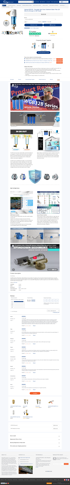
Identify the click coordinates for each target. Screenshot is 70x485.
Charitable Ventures (32, 479)
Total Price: (42, 21)
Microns (25, 17)
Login (58, 479)
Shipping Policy (20, 479)
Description (12, 79)
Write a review (36, 28)
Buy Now (53, 25)
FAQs (5, 479)
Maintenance (62, 5)
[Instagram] (68, 479)
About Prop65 (26, 479)
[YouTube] (65, 479)
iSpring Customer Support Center (25, 457)
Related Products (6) (42, 79)
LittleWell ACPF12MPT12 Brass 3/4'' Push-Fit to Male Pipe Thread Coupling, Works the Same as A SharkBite (16, 406)
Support (58, 79)
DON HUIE (15, 282)
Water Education (45, 479)
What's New (19, 5)
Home (5, 5)
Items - (64, 1)
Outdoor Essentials (11, 5)
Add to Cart (34, 25)
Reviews (19, 79)
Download (56, 425)
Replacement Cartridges (53, 5)
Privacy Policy (10, 479)
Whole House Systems (37, 5)
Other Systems (45, 5)
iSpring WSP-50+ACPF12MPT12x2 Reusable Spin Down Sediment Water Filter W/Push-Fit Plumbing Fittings (28, 406)
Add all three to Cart (44, 52)
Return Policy (15, 479)
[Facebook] (66, 479)
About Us (2, 479)
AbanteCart (63, 482)
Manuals (51, 79)
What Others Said (39, 479)
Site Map (55, 479)
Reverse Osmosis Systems (26, 5)
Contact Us (51, 479)
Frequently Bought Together (29, 79)
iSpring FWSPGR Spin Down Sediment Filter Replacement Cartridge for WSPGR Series (15, 416)
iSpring (20, 287)
